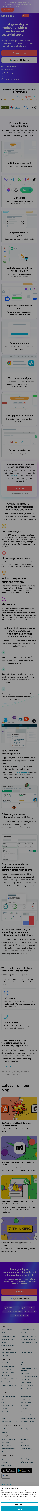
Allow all (19, 1509)
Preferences (19, 1504)
